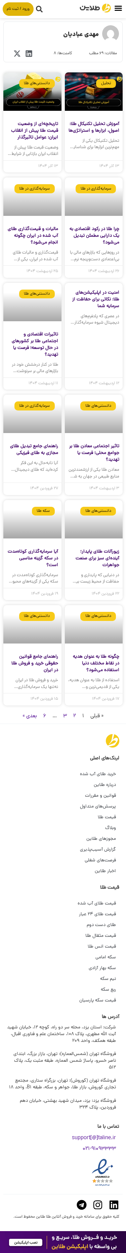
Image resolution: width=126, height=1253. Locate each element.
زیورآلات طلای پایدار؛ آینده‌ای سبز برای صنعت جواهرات (97, 558)
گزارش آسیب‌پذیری (98, 849)
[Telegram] (82, 1205)
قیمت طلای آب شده (97, 903)
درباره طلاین (105, 785)
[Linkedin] (114, 1205)
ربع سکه (108, 989)
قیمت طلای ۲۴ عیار (97, 914)
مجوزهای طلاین (101, 839)
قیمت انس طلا (102, 946)
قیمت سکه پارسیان (97, 1000)
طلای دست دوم (101, 925)
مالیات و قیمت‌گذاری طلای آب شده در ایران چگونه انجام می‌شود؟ (33, 236)
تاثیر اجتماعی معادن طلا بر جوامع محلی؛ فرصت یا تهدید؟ (94, 453)
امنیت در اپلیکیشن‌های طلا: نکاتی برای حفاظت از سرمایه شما (95, 299)
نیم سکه (108, 979)
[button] (118, 8)
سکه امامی (105, 957)
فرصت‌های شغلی (100, 860)
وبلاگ (110, 828)
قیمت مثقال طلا (100, 935)
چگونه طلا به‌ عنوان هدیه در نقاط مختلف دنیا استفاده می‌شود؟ (96, 663)
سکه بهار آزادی (102, 968)
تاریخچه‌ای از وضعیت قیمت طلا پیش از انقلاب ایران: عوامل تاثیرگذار (34, 131)
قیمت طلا (107, 817)
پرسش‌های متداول (98, 806)
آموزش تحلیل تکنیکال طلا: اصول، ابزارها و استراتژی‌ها (94, 127)
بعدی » (30, 716)
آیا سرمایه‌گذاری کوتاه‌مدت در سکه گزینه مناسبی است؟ (33, 558)
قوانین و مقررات (100, 795)
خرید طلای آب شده (98, 774)
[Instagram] (98, 1205)
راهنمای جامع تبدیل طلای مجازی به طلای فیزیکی (34, 450)
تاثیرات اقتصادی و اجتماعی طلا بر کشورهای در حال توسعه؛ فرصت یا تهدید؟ (35, 344)
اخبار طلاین (105, 871)
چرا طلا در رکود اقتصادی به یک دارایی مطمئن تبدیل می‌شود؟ (94, 236)
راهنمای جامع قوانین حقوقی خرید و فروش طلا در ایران (34, 663)
